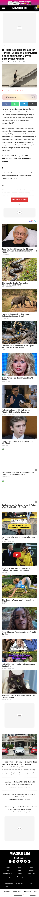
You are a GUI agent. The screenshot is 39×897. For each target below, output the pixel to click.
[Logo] (19, 8)
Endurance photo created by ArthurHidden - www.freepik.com (18, 91)
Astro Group (33, 895)
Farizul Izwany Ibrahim (11, 62)
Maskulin (4, 46)
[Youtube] (25, 861)
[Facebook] (10, 861)
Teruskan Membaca (19, 199)
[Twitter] (17, 861)
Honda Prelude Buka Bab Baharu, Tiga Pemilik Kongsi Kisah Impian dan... (19, 762)
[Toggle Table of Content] (32, 97)
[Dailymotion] (29, 861)
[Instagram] (13, 861)
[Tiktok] (21, 861)
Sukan (11, 46)
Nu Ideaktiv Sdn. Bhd (18, 895)
